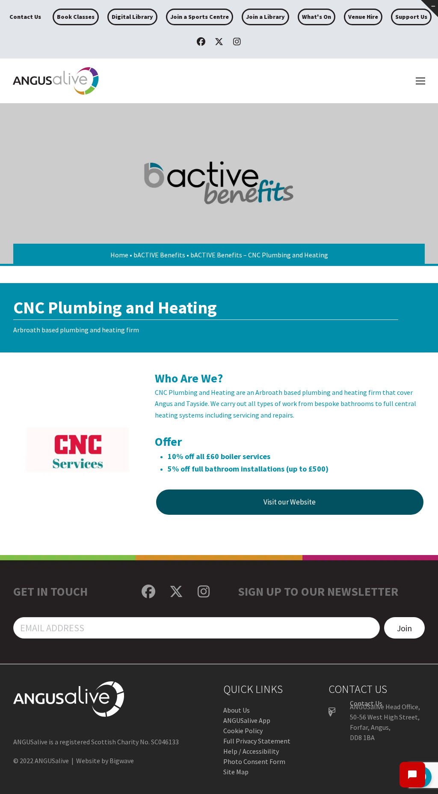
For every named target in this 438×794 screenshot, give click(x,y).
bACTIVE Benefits (159, 255)
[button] (420, 81)
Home (119, 255)
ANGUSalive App (246, 720)
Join (404, 628)
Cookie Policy (243, 730)
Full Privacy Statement (256, 741)
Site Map (236, 771)
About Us (236, 710)
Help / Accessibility (251, 751)
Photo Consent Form (254, 761)
